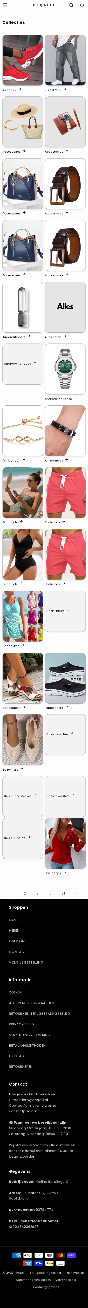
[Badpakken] (23, 616)
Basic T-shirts (14, 837)
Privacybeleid (21, 1024)
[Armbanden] (23, 431)
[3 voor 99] (23, 60)
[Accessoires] (23, 122)
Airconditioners (13, 337)
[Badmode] (23, 492)
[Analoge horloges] (65, 369)
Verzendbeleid (66, 1280)
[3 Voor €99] (65, 60)
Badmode (10, 522)
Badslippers (55, 610)
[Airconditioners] (23, 307)
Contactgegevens (46, 1287)
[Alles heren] (65, 307)
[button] (5, 5)
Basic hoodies (57, 734)
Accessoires (11, 151)
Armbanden (11, 460)
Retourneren (21, 1066)
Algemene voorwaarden (31, 1003)
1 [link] (12, 893)
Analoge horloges (17, 363)
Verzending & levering (29, 1035)
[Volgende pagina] (76, 893)
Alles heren (53, 337)
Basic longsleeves (18, 796)
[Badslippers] (23, 678)
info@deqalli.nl (35, 1100)
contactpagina (22, 1111)
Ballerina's (10, 769)
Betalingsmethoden (27, 1045)
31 (63, 893)
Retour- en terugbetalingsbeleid (39, 1013)
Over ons (18, 941)
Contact (17, 952)
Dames (15, 920)
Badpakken (11, 646)
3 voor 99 (9, 89)
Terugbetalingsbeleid (45, 1273)
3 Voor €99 (53, 89)
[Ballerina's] (23, 739)
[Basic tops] (65, 843)
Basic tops (53, 873)
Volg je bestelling (26, 962)
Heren (14, 930)
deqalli (20, 1272)
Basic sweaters (57, 796)
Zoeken (15, 992)
